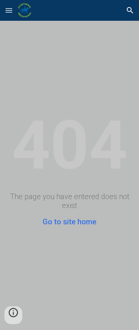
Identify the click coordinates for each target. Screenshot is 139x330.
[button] (9, 10)
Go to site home (69, 221)
